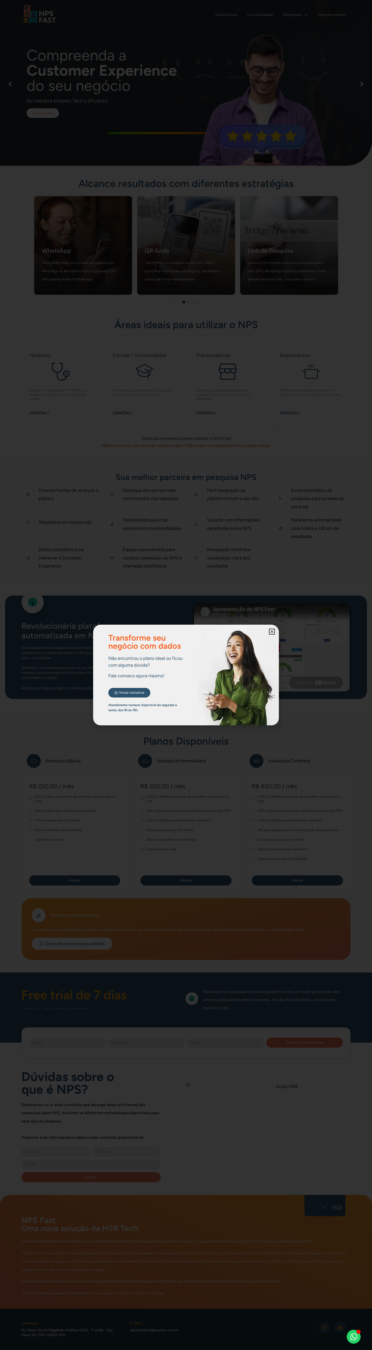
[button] (272, 632)
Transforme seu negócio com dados (144, 642)
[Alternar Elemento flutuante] (354, 1337)
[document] (186, 675)
